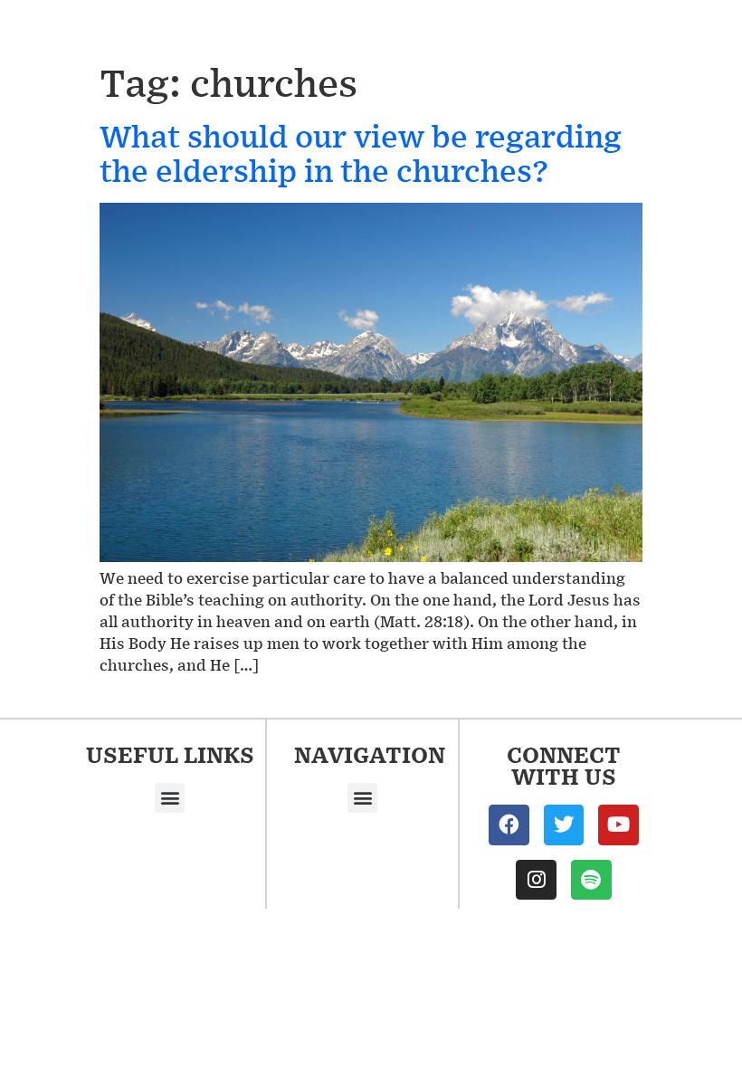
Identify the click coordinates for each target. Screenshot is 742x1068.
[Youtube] (618, 825)
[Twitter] (564, 825)
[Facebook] (509, 825)
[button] (170, 798)
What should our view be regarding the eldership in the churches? (361, 152)
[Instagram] (536, 880)
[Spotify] (591, 880)
